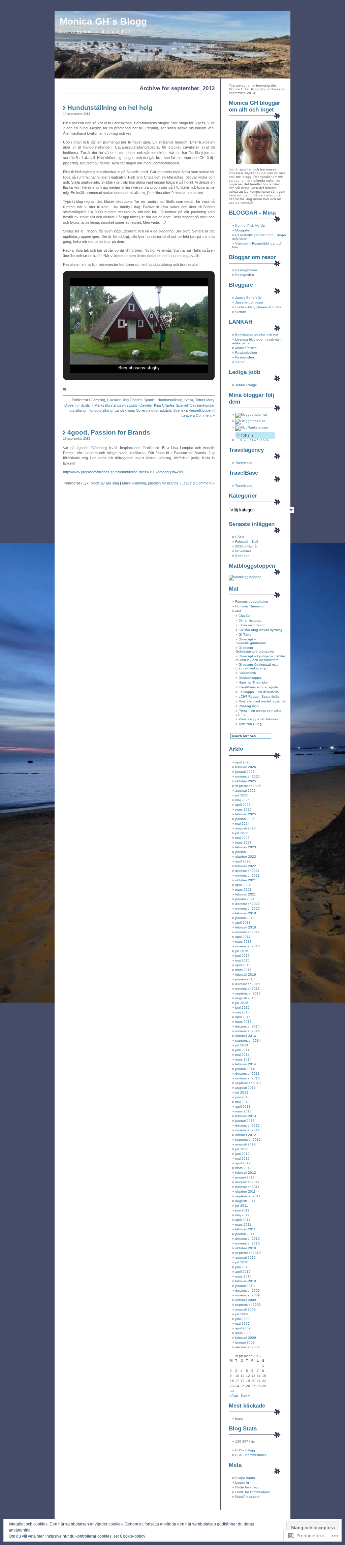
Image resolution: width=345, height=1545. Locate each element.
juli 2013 (241, 1092)
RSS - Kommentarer (250, 1455)
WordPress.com (247, 1497)
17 (237, 1381)
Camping (98, 400)
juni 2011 (242, 1210)
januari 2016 (245, 979)
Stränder (242, 556)
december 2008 (247, 1347)
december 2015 (247, 984)
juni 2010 (242, 1267)
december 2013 (247, 1073)
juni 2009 (242, 1319)
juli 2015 (241, 1003)
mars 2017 (243, 941)
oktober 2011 (245, 1191)
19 (248, 1381)
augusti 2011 (245, 1201)
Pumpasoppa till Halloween (260, 719)
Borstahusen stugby (121, 405)
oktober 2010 (245, 1248)
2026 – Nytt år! (246, 546)
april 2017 (243, 937)
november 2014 (247, 1031)
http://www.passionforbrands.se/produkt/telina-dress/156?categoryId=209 (123, 472)
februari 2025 (245, 814)
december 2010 (247, 1238)
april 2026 (243, 762)
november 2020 (247, 908)
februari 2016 (245, 974)
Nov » (245, 1395)
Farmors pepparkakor (251, 601)
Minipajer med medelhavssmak (262, 701)
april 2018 (243, 922)
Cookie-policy (132, 1536)
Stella (188, 400)
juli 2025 (241, 795)
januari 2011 (244, 1234)
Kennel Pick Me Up (250, 225)
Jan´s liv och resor (249, 302)
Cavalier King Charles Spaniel (131, 400)
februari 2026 (245, 767)
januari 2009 (245, 1342)
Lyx (86, 483)
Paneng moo (249, 706)
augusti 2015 (245, 998)
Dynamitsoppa (250, 620)
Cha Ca (244, 616)
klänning (139, 483)
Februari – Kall (246, 541)
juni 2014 (242, 1050)
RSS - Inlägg (245, 1450)
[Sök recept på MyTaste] (245, 577)
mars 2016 (243, 970)
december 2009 (247, 1290)
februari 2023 (245, 847)
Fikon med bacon (252, 625)
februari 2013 (245, 1116)
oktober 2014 (245, 1036)
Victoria (241, 312)
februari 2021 (245, 894)
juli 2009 (241, 1314)
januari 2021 (245, 899)
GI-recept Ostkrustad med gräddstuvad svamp (257, 666)
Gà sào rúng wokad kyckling (260, 630)
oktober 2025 (245, 781)
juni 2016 (242, 955)
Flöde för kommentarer (252, 1492)
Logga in (242, 1482)
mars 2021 (243, 889)
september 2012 (248, 1139)
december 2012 (247, 1125)
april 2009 (243, 1328)
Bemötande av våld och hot (256, 335)
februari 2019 (245, 913)
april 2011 (242, 1220)
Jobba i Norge (246, 385)
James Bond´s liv (248, 297)
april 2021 (243, 885)
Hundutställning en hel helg (110, 107)
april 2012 (243, 1163)
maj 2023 (242, 838)
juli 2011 (241, 1205)
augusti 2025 (245, 790)
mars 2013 (243, 1111)
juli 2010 (241, 1262)
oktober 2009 (245, 1300)
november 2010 (247, 1243)
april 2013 (243, 1106)
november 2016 (247, 946)
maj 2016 (242, 960)
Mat (238, 611)
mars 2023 (243, 842)
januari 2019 (245, 918)
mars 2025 (243, 809)
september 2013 (248, 1083)
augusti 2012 (245, 1144)
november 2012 (247, 1130)
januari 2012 (245, 1177)
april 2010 (243, 1271)
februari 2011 (245, 1229)
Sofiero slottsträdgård (153, 410)
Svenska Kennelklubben (193, 410)
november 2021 (247, 875)
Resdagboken (246, 270)
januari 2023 (245, 852)
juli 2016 (241, 951)
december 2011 (247, 1182)
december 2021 (247, 871)
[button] (123, 357)
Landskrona (124, 410)
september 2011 (247, 1196)
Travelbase (243, 463)
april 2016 (243, 965)
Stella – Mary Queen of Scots (258, 307)
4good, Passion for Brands (108, 432)
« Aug (233, 1395)
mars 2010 (243, 1276)
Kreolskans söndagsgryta (258, 687)
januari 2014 (245, 1069)
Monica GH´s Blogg (103, 21)
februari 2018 (245, 927)
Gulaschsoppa (250, 678)
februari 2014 (245, 1064)
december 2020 (247, 904)
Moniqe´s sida (246, 348)
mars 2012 (243, 1168)
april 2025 (243, 805)
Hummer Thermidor (249, 606)
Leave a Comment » (198, 415)
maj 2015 (242, 1012)
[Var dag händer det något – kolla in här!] (251, 414)
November (243, 551)
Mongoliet (242, 230)
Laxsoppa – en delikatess (259, 692)
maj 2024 (242, 823)
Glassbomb (247, 673)
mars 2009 (243, 1333)
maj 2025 (242, 800)
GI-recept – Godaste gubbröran (251, 641)
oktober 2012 (245, 1135)
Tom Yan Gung (250, 724)
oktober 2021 (245, 880)
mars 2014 (243, 1059)
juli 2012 (241, 1149)
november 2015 (247, 988)
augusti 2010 (245, 1257)
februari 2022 (245, 866)
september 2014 (248, 1040)
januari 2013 (245, 1121)
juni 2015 (242, 1007)
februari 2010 (245, 1281)
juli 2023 (241, 833)
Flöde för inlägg (247, 1487)
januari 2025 (245, 819)
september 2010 (248, 1253)
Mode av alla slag (105, 483)
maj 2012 (242, 1158)
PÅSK (240, 537)
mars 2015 (243, 1021)
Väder (240, 362)
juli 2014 (241, 1045)
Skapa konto (245, 1478)
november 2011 (247, 1187)
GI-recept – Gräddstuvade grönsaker (255, 649)
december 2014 (247, 1026)
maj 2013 (242, 1102)
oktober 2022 (245, 856)
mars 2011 (243, 1224)
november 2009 (247, 1295)
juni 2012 (242, 1154)
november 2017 (247, 932)
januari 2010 (245, 1286)
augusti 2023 (245, 828)
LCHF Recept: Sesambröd (259, 696)
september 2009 (248, 1304)
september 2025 (248, 786)
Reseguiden (244, 275)
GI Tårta (245, 634)
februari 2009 (245, 1337)
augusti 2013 (245, 1088)
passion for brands (163, 483)
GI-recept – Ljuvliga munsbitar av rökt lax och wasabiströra (260, 658)
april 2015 (243, 1017)
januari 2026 (245, 772)
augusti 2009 (245, 1309)
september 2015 (248, 993)
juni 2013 (242, 1097)
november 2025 (247, 776)
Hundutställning (169, 400)
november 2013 (247, 1078)
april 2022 (243, 861)
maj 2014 (242, 1055)
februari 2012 (245, 1172)
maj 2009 (242, 1323)
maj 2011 (242, 1215)
